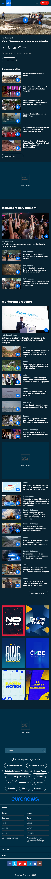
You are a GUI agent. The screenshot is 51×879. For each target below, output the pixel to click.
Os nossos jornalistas (10, 838)
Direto (44, 3)
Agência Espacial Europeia (19, 777)
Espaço (26, 416)
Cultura (29, 828)
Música (40, 782)
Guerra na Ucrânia (36, 765)
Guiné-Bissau (28, 496)
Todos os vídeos (37, 593)
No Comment (7, 241)
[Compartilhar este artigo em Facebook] (4, 48)
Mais (4, 855)
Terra (29, 818)
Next (4, 823)
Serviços (5, 849)
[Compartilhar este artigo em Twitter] (9, 48)
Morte (24, 788)
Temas (4, 808)
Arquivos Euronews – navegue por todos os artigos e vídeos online (35, 840)
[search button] (43, 750)
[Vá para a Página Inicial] (8, 3)
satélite (40, 777)
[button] (12, 156)
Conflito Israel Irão (14, 765)
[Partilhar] (14, 48)
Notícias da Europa (9, 335)
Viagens (5, 828)
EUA (24, 347)
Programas (31, 833)
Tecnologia (38, 788)
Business (5, 818)
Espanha (11, 788)
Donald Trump (40, 771)
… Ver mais (9, 60)
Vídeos (4, 833)
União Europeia (24, 782)
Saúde (29, 823)
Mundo (25, 361)
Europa (4, 813)
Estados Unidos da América (16, 771)
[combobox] (25, 750)
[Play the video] (25, 20)
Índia (25, 375)
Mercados (27, 402)
